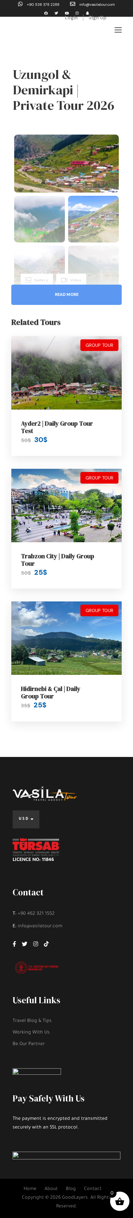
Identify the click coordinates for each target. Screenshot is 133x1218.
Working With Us (31, 1032)
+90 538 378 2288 (43, 4)
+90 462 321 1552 (36, 914)
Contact (93, 1189)
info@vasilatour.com (96, 4)
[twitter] (56, 13)
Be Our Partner (29, 1044)
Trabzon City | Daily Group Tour (57, 560)
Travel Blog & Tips (32, 1021)
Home (30, 1189)
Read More (66, 294)
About (51, 1189)
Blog (71, 1189)
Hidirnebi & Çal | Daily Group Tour (50, 692)
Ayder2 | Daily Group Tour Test (57, 427)
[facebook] (46, 13)
